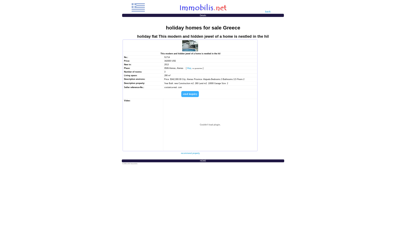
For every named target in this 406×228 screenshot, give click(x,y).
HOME (203, 161)
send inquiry (190, 94)
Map (189, 68)
